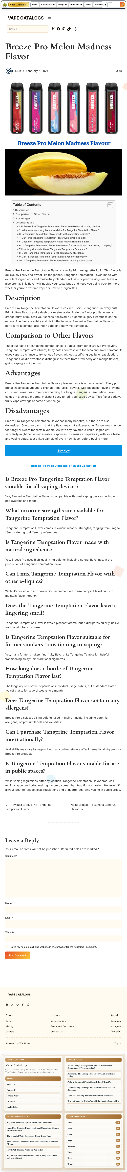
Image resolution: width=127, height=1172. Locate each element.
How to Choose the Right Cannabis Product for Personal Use (93, 1101)
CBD (69, 1134)
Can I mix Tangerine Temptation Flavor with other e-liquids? (54, 238)
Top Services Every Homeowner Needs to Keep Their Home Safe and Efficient (32, 1156)
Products (74, 4)
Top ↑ (117, 1043)
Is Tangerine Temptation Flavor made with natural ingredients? (56, 234)
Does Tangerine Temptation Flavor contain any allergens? (53, 253)
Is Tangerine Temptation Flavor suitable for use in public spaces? (58, 260)
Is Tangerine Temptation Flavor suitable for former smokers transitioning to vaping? (67, 245)
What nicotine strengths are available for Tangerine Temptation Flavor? (60, 230)
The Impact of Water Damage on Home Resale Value (29, 1136)
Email (9, 917)
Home (35, 4)
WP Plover (24, 1043)
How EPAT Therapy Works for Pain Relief (25, 1149)
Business (71, 1146)
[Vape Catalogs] (5, 5)
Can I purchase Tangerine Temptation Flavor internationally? (54, 256)
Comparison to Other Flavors (33, 214)
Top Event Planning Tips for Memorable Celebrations (90, 1095)
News (88, 4)
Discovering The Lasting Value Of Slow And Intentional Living (91, 1075)
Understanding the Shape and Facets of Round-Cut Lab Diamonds (91, 1088)
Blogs (61, 4)
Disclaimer (11, 1101)
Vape (118, 70)
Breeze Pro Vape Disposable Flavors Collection (63, 465)
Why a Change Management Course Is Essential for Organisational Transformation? (89, 1067)
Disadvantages (25, 222)
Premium (99, 4)
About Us (11, 1084)
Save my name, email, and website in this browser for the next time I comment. (54, 946)
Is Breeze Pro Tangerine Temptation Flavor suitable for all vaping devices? (61, 226)
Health (70, 1164)
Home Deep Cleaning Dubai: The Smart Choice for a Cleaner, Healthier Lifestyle (33, 1129)
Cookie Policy (12, 1107)
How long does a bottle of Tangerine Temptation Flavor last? (54, 249)
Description (22, 210)
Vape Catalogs (18, 4)
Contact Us (46, 4)
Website (9, 932)
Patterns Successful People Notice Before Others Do (89, 1081)
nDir (18, 71)
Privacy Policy (13, 1095)
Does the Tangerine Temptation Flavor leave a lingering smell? (55, 241)
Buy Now (64, 450)
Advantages (23, 218)
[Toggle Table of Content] (108, 205)
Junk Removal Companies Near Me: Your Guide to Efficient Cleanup (32, 1143)
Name (9, 903)
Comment (11, 855)
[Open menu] (50, 18)
